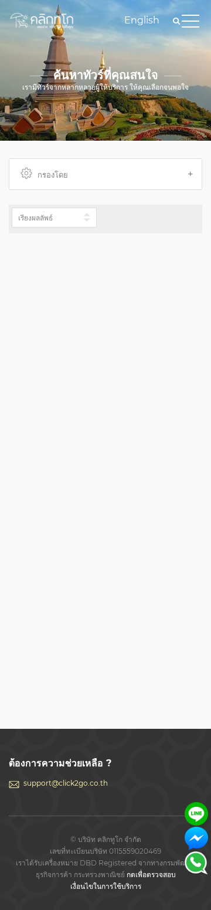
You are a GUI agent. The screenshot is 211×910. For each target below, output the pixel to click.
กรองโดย (53, 174)
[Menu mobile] (190, 23)
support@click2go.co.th (65, 783)
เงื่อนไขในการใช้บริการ (105, 886)
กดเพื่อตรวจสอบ (151, 874)
